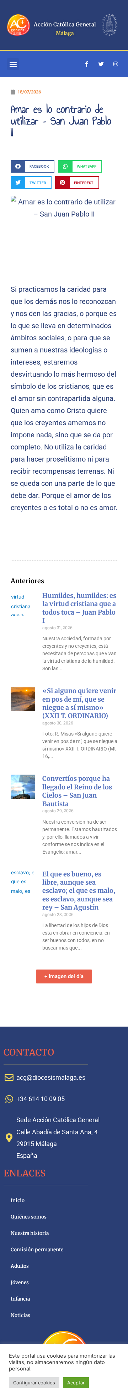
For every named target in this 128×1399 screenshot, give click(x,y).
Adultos (20, 1266)
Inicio (18, 1200)
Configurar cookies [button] (34, 1382)
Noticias (20, 1315)
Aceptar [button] (76, 1382)
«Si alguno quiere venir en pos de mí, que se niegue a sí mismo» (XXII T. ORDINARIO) (79, 703)
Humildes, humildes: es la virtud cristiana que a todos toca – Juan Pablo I (79, 608)
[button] (13, 64)
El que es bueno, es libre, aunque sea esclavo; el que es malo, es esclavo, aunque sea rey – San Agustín (78, 891)
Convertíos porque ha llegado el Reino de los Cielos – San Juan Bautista (77, 791)
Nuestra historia (30, 1233)
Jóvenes (20, 1283)
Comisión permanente (37, 1250)
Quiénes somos (29, 1217)
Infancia (20, 1299)
